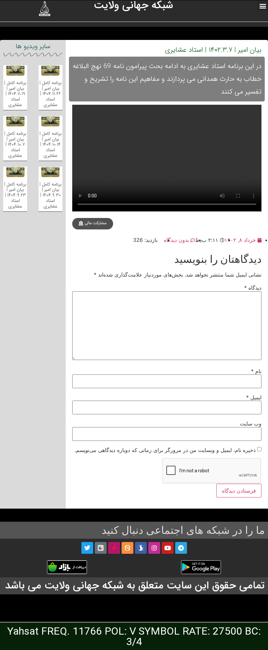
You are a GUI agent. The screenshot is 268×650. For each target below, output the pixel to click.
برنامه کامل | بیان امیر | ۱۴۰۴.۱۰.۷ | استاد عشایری (15, 144)
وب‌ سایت (250, 423)
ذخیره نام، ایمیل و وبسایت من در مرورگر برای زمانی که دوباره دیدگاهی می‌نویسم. (165, 450)
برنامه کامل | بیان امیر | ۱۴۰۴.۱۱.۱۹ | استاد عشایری (15, 93)
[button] (262, 5)
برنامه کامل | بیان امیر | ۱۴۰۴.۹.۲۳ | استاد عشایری (15, 195)
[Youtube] (168, 548)
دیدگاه (252, 287)
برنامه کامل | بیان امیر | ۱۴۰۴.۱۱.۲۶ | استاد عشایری (50, 93)
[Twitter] (87, 548)
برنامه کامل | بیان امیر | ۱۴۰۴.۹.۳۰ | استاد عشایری (50, 195)
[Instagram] (154, 548)
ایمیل (253, 397)
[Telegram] (181, 548)
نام (256, 371)
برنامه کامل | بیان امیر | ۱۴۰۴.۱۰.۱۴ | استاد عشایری (50, 144)
